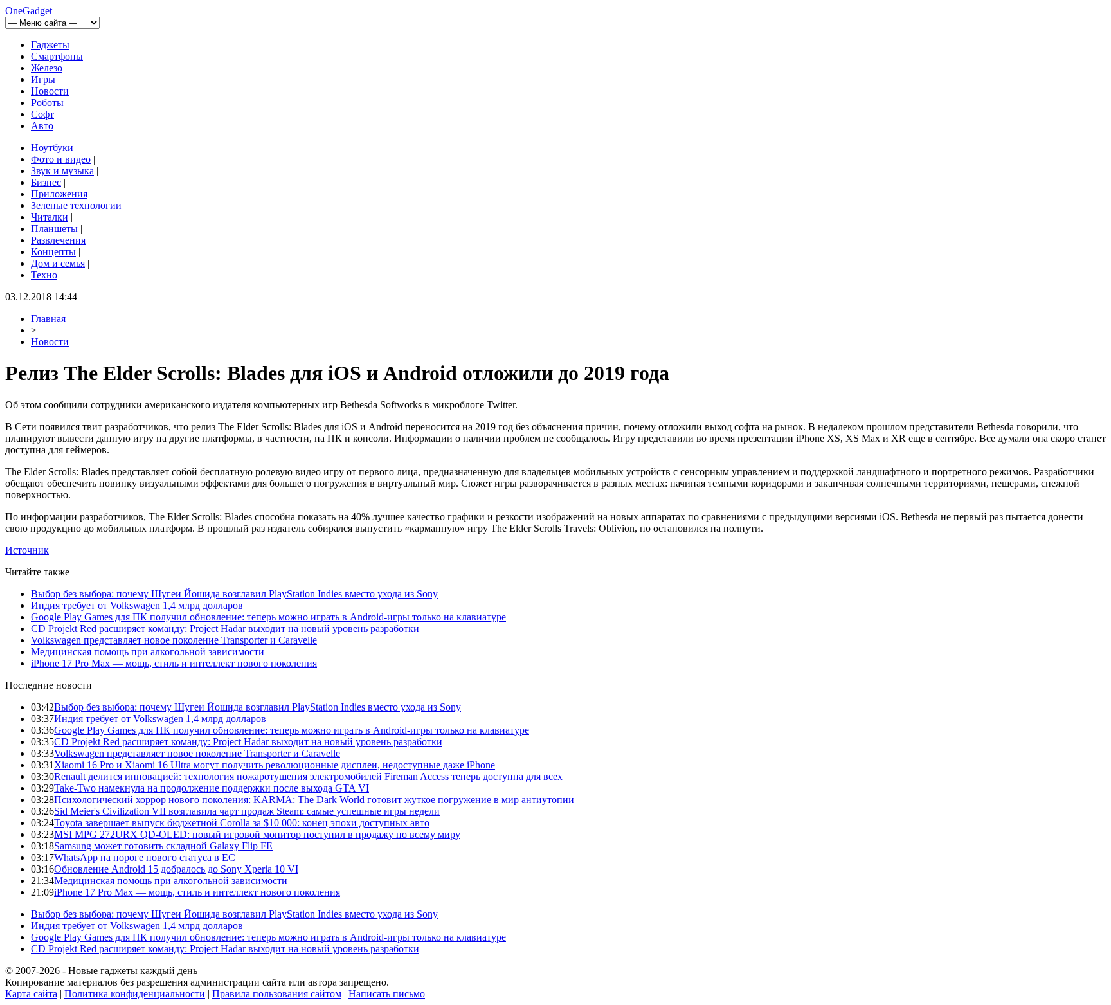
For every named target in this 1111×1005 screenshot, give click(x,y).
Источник (27, 550)
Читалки (49, 217)
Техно (44, 274)
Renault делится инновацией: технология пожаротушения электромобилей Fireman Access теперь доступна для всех (308, 776)
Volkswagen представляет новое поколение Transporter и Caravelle (174, 640)
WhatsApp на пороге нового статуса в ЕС (144, 857)
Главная (48, 318)
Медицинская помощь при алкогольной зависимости (147, 651)
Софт (42, 114)
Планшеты (54, 228)
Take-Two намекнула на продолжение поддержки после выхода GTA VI (211, 788)
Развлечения (58, 240)
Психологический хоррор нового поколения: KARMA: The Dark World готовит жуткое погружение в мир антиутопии (314, 799)
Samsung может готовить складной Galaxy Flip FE (163, 845)
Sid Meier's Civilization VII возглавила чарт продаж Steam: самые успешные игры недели (247, 811)
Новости (50, 91)
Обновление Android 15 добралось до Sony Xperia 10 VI (176, 869)
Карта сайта (31, 993)
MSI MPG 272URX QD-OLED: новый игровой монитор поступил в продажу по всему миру (257, 834)
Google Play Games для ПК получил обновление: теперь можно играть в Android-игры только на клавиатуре (268, 616)
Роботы (47, 102)
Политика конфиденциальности (134, 993)
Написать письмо (386, 993)
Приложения (59, 193)
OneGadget (28, 10)
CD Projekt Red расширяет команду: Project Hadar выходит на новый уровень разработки (225, 628)
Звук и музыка (62, 170)
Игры (43, 79)
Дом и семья (58, 263)
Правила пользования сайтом (276, 993)
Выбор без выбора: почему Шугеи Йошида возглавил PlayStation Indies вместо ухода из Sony (234, 593)
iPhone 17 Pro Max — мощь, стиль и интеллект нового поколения (174, 663)
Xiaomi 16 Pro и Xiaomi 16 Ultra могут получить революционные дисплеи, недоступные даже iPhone (274, 764)
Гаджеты (50, 44)
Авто (42, 125)
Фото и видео (61, 159)
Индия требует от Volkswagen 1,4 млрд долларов (137, 605)
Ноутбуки (52, 147)
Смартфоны (57, 56)
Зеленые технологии (76, 205)
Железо (46, 67)
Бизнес (46, 182)
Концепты (53, 251)
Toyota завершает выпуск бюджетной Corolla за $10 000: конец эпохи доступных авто (241, 822)
